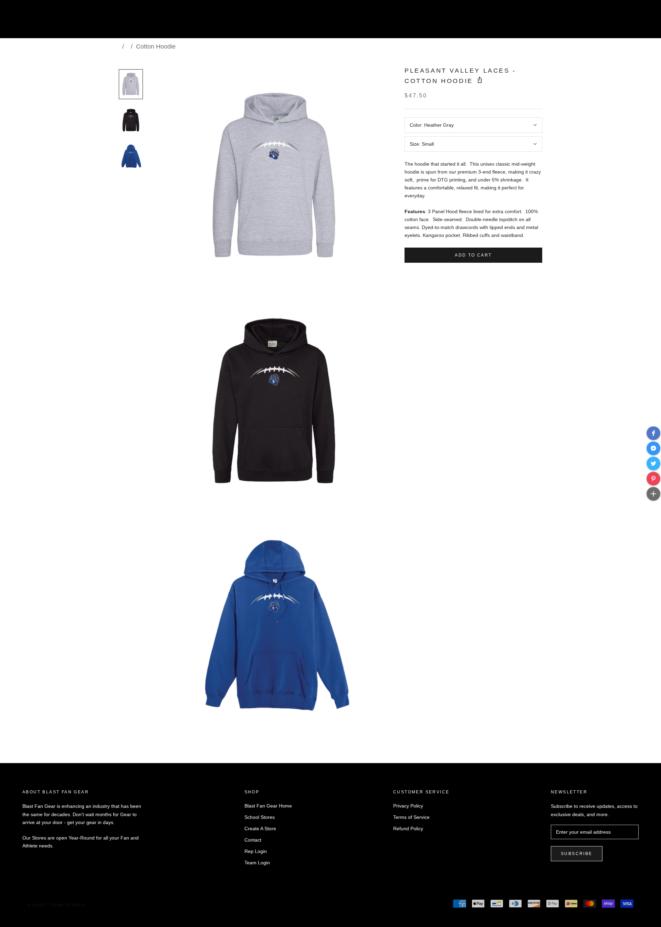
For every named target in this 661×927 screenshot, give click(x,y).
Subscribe (576, 853)
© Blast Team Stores (56, 905)
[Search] (625, 21)
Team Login (257, 862)
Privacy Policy (408, 806)
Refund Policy (408, 828)
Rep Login (255, 851)
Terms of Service (411, 817)
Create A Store (260, 828)
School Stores (259, 817)
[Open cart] (640, 22)
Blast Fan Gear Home (268, 806)
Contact (252, 840)
